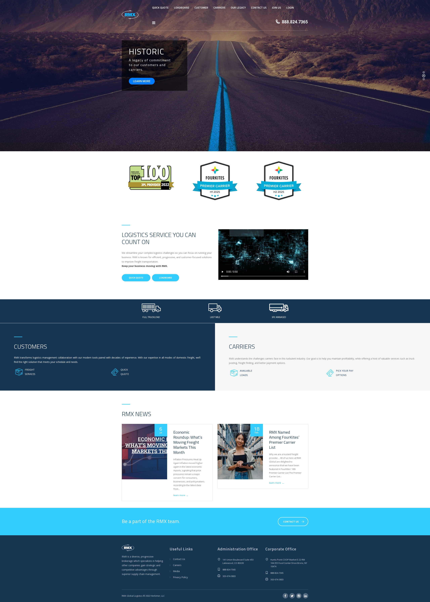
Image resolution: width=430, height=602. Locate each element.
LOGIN (290, 8)
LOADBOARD (181, 8)
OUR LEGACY (238, 8)
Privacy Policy (180, 577)
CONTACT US (259, 8)
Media (176, 571)
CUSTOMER (201, 8)
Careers (177, 565)
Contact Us (179, 559)
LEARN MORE (141, 81)
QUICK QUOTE (160, 8)
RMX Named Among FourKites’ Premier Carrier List (284, 439)
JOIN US (276, 8)
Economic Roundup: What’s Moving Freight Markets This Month (187, 442)
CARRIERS (219, 8)
